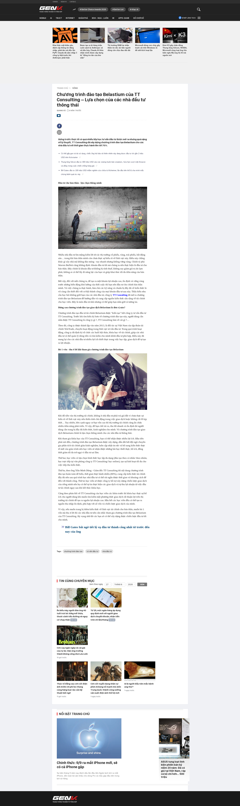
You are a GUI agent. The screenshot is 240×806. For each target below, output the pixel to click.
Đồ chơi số (138, 18)
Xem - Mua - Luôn (100, 18)
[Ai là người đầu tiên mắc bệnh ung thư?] (139, 671)
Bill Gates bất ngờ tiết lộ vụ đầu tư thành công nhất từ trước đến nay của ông (107, 529)
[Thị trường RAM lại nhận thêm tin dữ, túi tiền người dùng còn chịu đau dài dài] (120, 35)
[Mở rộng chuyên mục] (199, 18)
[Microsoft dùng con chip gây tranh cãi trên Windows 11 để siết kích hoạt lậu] (147, 35)
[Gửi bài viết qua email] (59, 116)
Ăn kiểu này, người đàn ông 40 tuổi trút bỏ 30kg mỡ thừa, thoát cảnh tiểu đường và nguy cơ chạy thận (72, 615)
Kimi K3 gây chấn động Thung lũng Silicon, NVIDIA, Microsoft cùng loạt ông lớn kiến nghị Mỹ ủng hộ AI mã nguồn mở (175, 50)
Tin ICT (59, 18)
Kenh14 (64, 2)
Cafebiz (73, 2)
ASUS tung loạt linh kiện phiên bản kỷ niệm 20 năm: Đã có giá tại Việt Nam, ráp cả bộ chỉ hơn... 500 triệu (173, 769)
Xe (113, 18)
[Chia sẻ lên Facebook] (59, 125)
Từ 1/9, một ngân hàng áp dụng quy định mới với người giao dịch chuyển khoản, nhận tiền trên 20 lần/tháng (106, 615)
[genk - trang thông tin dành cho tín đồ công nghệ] (65, 799)
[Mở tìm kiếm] (199, 9)
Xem (142, 584)
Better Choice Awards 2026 (94, 9)
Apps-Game (123, 18)
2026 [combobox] (130, 584)
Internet (70, 18)
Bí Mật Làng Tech (189, 18)
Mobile (42, 18)
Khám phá (83, 18)
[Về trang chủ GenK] (51, 9)
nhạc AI (135, 9)
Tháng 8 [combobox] (118, 584)
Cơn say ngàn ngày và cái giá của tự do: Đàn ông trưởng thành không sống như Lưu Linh (72, 651)
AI (51, 18)
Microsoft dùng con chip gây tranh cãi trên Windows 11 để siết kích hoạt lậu (147, 47)
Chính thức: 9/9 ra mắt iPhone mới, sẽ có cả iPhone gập (87, 764)
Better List (119, 9)
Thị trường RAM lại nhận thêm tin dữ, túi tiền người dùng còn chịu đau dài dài (119, 47)
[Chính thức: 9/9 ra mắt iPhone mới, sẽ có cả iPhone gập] (89, 738)
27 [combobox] (107, 584)
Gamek (55, 2)
